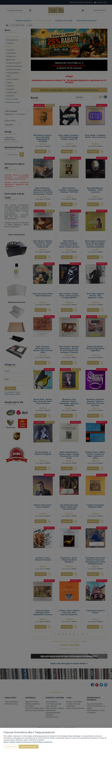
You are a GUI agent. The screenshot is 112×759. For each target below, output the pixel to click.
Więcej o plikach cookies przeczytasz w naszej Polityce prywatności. (28, 742)
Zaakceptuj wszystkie (28, 747)
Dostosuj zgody (11, 747)
